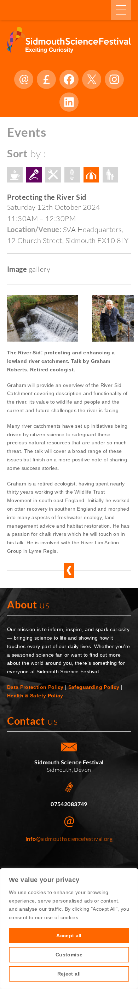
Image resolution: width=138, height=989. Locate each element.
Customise (69, 954)
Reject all (69, 974)
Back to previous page (69, 570)
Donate (46, 79)
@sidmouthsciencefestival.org (69, 838)
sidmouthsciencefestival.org (23, 79)
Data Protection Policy (35, 687)
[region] (69, 928)
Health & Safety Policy (35, 695)
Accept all (69, 935)
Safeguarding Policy (94, 687)
